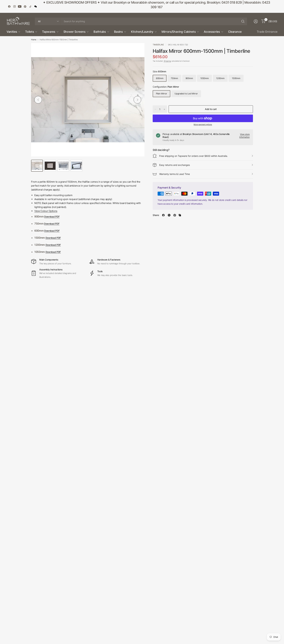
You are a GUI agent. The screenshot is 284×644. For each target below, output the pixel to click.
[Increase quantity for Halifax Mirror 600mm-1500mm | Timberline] (164, 109)
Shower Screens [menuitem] (74, 31)
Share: (156, 215)
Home (33, 40)
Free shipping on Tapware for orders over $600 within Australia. (193, 156)
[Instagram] (14, 6)
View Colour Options (45, 211)
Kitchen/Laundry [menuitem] (142, 31)
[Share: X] (169, 215)
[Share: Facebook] (163, 215)
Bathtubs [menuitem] (100, 31)
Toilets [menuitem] (29, 31)
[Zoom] (138, 49)
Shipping (167, 61)
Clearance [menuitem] (235, 31)
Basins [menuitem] (118, 31)
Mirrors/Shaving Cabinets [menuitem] (179, 31)
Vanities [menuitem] (12, 31)
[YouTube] (19, 6)
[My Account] (256, 21)
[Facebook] (9, 6)
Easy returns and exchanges (174, 165)
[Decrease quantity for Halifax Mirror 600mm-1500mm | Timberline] (155, 109)
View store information (244, 135)
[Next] (137, 100)
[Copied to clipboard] (180, 215)
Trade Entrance (267, 31)
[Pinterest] (25, 6)
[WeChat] (35, 6)
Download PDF (51, 216)
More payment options (203, 124)
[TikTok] (30, 6)
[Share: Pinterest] (175, 215)
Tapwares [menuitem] (48, 31)
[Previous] (38, 100)
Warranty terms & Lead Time (174, 174)
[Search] (243, 21)
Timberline (158, 44)
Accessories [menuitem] (212, 31)
